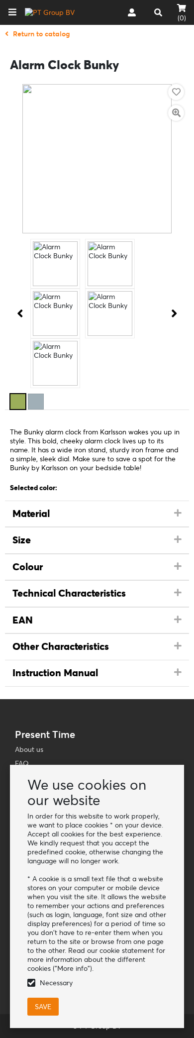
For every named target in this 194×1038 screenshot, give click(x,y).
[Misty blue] (36, 402)
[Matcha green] (18, 402)
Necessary (56, 982)
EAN (22, 620)
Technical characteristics (69, 593)
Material (31, 513)
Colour (27, 567)
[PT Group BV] (50, 12)
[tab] (97, 514)
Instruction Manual (55, 673)
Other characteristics (60, 646)
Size (21, 540)
